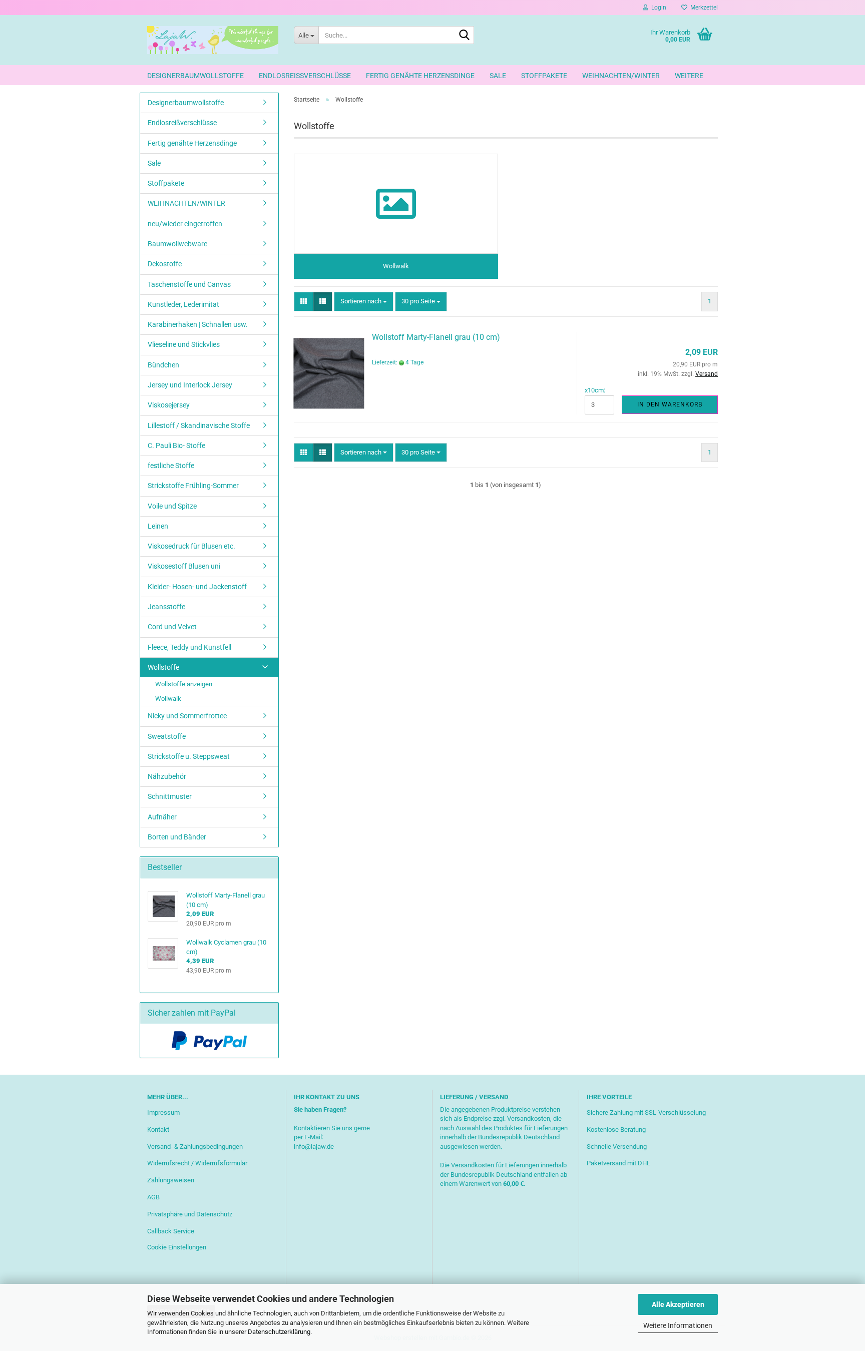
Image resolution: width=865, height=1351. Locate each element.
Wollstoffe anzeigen (183, 684)
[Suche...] (464, 36)
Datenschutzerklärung (279, 1331)
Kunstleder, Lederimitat (183, 304)
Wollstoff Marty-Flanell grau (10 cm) (436, 337)
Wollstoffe (163, 667)
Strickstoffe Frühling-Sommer (193, 486)
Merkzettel (702, 7)
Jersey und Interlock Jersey (190, 385)
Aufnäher (162, 817)
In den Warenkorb (669, 404)
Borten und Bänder (177, 837)
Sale (498, 76)
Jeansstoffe (166, 607)
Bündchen (163, 365)
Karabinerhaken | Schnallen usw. (198, 324)
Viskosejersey (169, 405)
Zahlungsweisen (170, 1180)
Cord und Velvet (172, 627)
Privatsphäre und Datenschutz (189, 1214)
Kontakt (158, 1129)
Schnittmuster (170, 796)
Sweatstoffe (167, 736)
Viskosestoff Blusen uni (184, 566)
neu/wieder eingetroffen (185, 224)
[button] (303, 301)
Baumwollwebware (177, 244)
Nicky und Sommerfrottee (187, 716)
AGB (153, 1197)
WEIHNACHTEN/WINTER (621, 76)
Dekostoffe (165, 264)
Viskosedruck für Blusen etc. (191, 546)
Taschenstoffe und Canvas (189, 284)
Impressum (163, 1112)
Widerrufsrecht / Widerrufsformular (197, 1163)
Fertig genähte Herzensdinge (420, 76)
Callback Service (170, 1231)
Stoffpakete (544, 76)
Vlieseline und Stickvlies (184, 344)
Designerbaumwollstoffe (195, 76)
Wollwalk (168, 698)
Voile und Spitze (172, 506)
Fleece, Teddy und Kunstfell (189, 647)
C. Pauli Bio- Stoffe (176, 445)
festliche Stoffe (171, 466)
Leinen (158, 526)
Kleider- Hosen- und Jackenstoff (197, 587)
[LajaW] (213, 40)
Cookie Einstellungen (176, 1247)
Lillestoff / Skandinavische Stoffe (199, 425)
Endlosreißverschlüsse (305, 76)
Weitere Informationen (677, 1325)
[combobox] (363, 301)
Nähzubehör (167, 776)
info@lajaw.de (314, 1146)
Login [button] (657, 7)
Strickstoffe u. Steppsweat (189, 756)
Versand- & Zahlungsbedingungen (195, 1146)
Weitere (689, 76)
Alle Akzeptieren (678, 1304)
